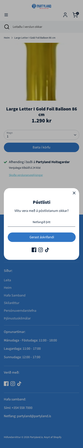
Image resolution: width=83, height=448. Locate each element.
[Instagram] (40, 250)
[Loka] (74, 193)
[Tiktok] (47, 250)
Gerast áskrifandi (42, 237)
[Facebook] (34, 250)
